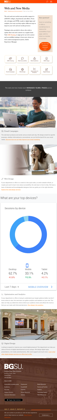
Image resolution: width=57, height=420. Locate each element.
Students (39, 389)
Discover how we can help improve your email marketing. (22, 139)
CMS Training (11, 35)
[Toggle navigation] (51, 1)
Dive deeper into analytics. (36, 305)
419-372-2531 (7, 377)
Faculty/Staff (24, 387)
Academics (7, 387)
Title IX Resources (41, 395)
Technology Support (42, 392)
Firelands (23, 389)
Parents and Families (42, 387)
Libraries (23, 395)
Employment (24, 384)
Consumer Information (9, 395)
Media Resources (41, 384)
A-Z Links (6, 389)
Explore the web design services (11, 189)
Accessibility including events (11, 384)
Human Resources (25, 392)
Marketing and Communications (15, 11)
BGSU (5, 11)
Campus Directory (8, 392)
